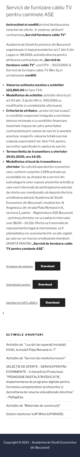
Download (48, 266)
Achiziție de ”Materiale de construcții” (33, 406)
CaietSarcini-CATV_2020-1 (22, 302)
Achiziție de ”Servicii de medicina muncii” (36, 358)
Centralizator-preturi (18, 284)
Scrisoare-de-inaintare (19, 266)
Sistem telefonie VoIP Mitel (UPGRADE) (34, 414)
